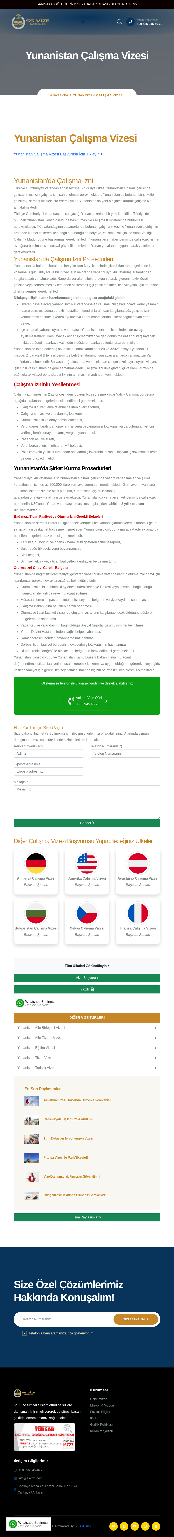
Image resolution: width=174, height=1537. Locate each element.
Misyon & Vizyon (102, 1405)
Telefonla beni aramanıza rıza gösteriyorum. (61, 1333)
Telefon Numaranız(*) (106, 746)
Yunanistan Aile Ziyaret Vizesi (39, 1038)
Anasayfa (59, 95)
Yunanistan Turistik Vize (35, 1068)
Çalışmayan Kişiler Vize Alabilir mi (68, 1119)
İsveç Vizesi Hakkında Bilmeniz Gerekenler (74, 1195)
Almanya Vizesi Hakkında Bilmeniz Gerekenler (77, 1100)
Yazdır (85, 989)
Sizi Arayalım (134, 1319)
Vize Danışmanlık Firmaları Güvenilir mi (72, 1176)
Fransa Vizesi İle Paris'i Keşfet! (66, 1157)
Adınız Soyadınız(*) (28, 746)
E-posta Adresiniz (27, 764)
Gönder (86, 823)
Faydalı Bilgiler (100, 1412)
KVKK (94, 1418)
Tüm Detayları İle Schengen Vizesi (68, 1138)
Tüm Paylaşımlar (86, 1217)
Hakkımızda (98, 1399)
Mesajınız (21, 782)
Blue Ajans (82, 1526)
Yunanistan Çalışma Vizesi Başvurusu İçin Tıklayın (57, 154)
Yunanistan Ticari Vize (34, 1058)
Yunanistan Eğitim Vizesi (36, 1048)
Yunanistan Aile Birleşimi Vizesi (41, 1028)
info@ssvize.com (30, 1478)
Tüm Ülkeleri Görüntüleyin (86, 966)
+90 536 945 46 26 (149, 24)
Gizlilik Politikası (101, 1424)
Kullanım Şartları (101, 1431)
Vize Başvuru (86, 978)
